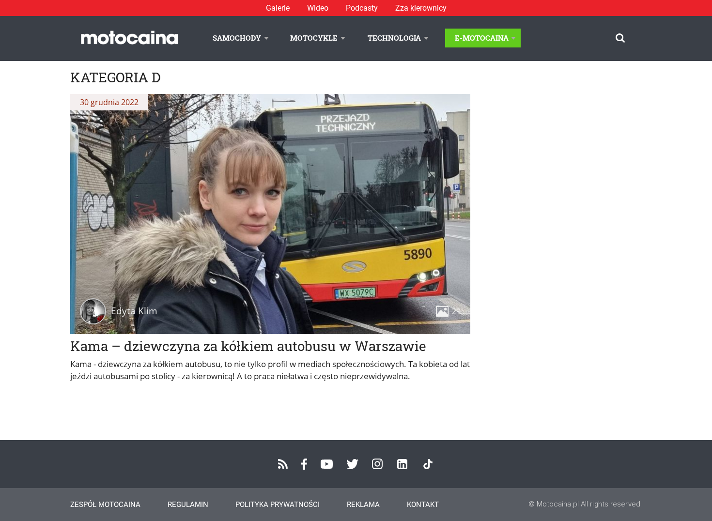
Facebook (304, 464)
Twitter (352, 464)
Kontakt (423, 504)
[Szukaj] (620, 38)
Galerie (278, 8)
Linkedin (402, 464)
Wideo (317, 8)
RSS (283, 464)
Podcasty (362, 8)
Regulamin (188, 504)
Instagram (377, 464)
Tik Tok (428, 464)
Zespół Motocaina (105, 504)
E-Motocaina (482, 38)
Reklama (363, 504)
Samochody (237, 38)
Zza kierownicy (421, 8)
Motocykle (314, 38)
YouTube (327, 464)
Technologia (394, 38)
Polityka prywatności (277, 504)
